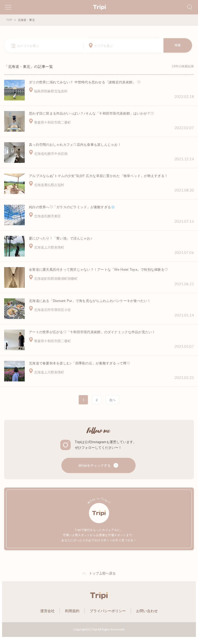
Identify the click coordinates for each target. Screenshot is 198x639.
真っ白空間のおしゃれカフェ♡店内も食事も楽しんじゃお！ (75, 145)
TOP (9, 19)
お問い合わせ (147, 611)
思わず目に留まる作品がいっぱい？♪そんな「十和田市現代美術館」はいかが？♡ (91, 113)
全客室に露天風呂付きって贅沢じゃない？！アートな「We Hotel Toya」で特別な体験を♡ (98, 269)
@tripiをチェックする (95, 465)
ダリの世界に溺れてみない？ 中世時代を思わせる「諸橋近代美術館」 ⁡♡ (85, 82)
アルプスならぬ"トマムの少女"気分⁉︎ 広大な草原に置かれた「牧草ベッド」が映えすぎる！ (98, 176)
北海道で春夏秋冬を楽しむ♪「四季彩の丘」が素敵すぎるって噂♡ (79, 363)
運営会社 (47, 611)
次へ (112, 400)
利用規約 (72, 611)
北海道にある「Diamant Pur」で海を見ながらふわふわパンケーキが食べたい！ (90, 301)
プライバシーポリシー (108, 611)
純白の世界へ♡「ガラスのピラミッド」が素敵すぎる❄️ (72, 207)
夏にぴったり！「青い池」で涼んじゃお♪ (60, 238)
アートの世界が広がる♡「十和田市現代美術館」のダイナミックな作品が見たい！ (92, 332)
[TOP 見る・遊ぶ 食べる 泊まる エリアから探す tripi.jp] (99, 7)
